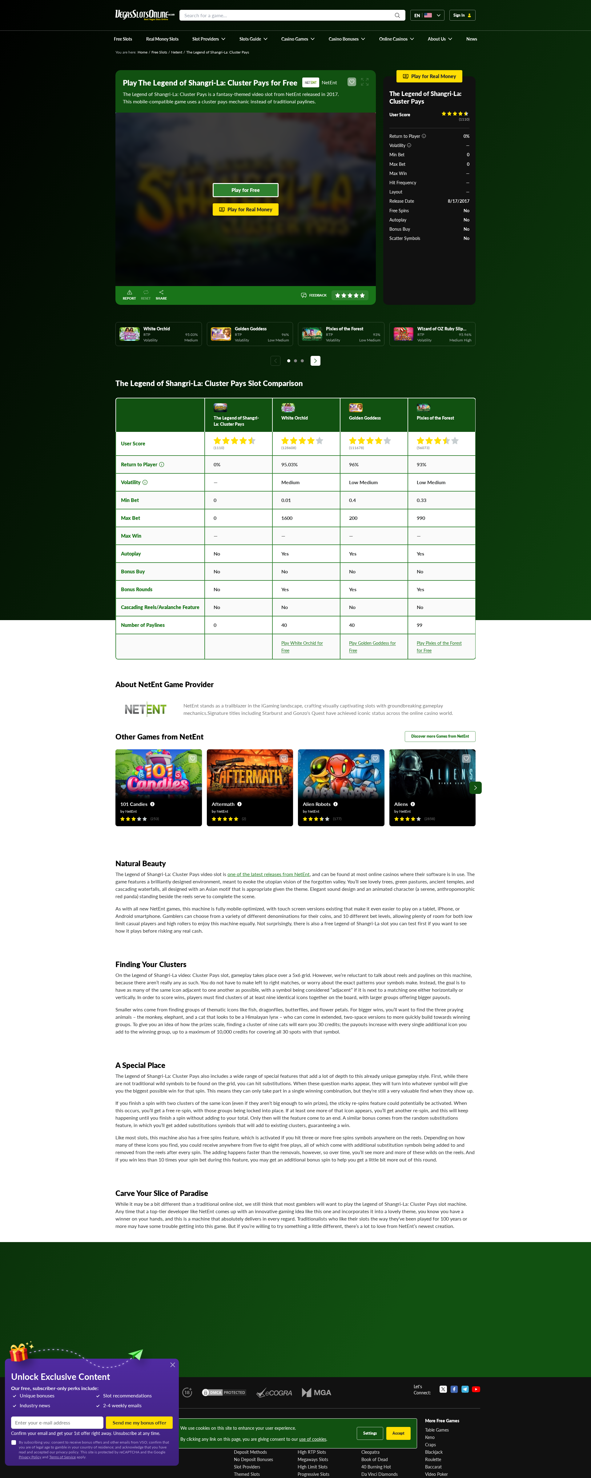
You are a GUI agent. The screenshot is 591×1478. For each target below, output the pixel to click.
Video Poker (436, 1474)
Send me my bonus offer (139, 1422)
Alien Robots (317, 803)
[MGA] (316, 1392)
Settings (370, 1433)
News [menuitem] (471, 39)
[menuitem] (209, 39)
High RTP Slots (312, 1452)
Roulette (433, 1459)
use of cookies (312, 1439)
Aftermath (223, 803)
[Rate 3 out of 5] (350, 295)
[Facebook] (454, 1389)
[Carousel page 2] (295, 360)
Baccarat (433, 1467)
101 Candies (133, 803)
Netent (176, 52)
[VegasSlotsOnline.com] (145, 15)
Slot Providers (247, 1467)
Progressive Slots (313, 1474)
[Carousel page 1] (288, 360)
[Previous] (275, 361)
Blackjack (434, 1452)
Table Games (437, 1430)
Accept (398, 1433)
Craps (430, 1444)
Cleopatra (370, 1452)
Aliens (401, 803)
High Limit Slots (313, 1467)
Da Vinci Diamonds (379, 1474)
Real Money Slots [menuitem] (162, 39)
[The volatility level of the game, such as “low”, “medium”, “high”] (409, 145)
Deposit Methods (250, 1452)
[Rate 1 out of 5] (337, 295)
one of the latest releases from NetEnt (268, 874)
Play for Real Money (249, 209)
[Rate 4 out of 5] (356, 295)
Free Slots (159, 52)
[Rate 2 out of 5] (343, 295)
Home (142, 52)
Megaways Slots (313, 1459)
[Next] (315, 361)
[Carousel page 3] (302, 360)
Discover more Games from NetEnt (440, 736)
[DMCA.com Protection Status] (224, 1392)
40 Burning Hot (376, 1467)
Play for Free (245, 189)
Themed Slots (247, 1474)
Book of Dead (374, 1459)
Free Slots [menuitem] (123, 39)
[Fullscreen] (364, 82)
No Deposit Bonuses (253, 1459)
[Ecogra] (274, 1392)
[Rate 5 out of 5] (362, 295)
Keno (430, 1437)
